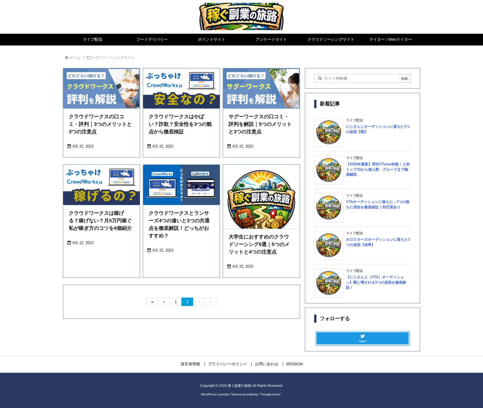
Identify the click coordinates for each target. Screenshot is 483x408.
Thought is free (270, 394)
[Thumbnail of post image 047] (261, 88)
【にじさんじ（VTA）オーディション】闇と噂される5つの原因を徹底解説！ (376, 282)
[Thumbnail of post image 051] (101, 88)
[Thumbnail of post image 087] (101, 185)
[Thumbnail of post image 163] (181, 185)
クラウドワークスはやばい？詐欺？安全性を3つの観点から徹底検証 (180, 124)
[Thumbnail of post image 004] (181, 88)
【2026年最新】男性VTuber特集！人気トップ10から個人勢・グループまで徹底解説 (378, 169)
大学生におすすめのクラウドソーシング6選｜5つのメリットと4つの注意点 (259, 244)
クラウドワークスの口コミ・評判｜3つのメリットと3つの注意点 (100, 124)
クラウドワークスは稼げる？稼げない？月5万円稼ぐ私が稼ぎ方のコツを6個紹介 (100, 220)
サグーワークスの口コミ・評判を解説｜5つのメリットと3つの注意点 (260, 124)
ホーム (74, 57)
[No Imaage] (261, 203)
